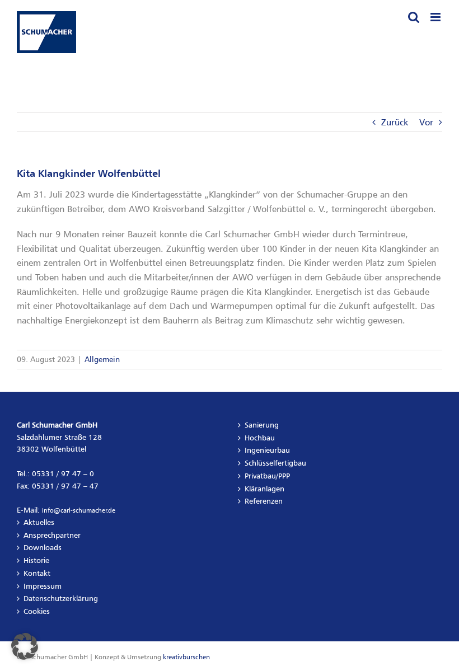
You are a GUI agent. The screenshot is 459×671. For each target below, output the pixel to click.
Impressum (43, 585)
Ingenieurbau (267, 449)
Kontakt (37, 573)
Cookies (37, 611)
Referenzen (264, 500)
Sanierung (262, 424)
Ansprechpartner (52, 535)
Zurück (394, 122)
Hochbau (260, 437)
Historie (36, 560)
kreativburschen (186, 657)
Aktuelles (39, 522)
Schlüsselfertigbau (275, 462)
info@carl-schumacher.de (78, 510)
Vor (426, 122)
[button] (24, 646)
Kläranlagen (264, 488)
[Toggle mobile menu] (436, 17)
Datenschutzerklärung (61, 598)
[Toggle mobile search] (413, 17)
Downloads (43, 547)
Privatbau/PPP (267, 475)
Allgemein (102, 359)
